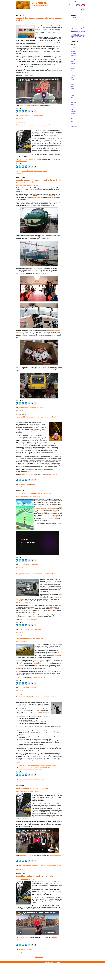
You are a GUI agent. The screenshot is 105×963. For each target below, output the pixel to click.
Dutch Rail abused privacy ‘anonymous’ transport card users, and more (38, 765)
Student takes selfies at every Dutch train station (35, 876)
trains (40, 171)
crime (24, 779)
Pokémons (35, 564)
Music (22, 791)
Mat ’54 (51, 195)
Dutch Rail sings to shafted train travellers (32, 788)
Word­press (50, 962)
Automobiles (73, 66)
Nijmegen (36, 171)
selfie (26, 949)
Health (72, 90)
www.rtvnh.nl (23, 619)
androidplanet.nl (30, 159)
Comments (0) (19, 118)
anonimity (21, 115)
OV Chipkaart (34, 115)
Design (72, 74)
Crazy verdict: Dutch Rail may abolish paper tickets (36, 697)
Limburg (33, 484)
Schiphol (31, 629)
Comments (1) (19, 952)
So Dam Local (73, 53)
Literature (72, 95)
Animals (22, 496)
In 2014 (59, 671)
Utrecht (45, 171)
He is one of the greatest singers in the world (78, 32)
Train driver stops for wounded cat (29, 639)
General (22, 23)
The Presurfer (73, 55)
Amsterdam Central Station (33, 865)
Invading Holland (74, 49)
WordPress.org (74, 126)
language (27, 484)
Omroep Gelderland (24, 105)
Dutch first (23, 127)
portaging (51, 608)
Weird (25, 791)
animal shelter (22, 687)
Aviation (22, 577)
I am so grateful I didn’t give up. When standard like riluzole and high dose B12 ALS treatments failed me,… (78, 21)
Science (72, 106)
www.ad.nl (22, 474)
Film (71, 81)
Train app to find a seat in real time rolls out (33, 125)
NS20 (35, 268)
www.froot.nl (22, 937)
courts (20, 779)
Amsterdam (22, 865)
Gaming (26, 496)
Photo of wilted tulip (30, 474)
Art (71, 65)
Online (72, 100)
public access (29, 407)
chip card (49, 865)
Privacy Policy (59, 962)
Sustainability (73, 111)
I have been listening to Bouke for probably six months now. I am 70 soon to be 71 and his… (78, 36)
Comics (72, 72)
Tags (84, 2)
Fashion (72, 79)
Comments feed (74, 124)
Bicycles (72, 70)
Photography (27, 879)
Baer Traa (40, 799)
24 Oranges (39, 2)
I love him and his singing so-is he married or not (77, 25)
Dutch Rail (27, 115)
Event (72, 77)
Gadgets (72, 84)
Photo (37, 159)
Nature (72, 99)
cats (28, 687)
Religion (72, 104)
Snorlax (56, 515)
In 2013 (18, 671)
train (17, 866)
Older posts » (39, 957)
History (72, 91)
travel (30, 949)
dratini (45, 512)
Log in (72, 121)
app (20, 171)
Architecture (73, 63)
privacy (41, 115)
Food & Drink (73, 82)
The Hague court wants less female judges (30, 769)
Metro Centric (73, 51)
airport (20, 629)
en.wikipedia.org (31, 619)
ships (36, 629)
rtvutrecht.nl (23, 159)
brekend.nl (22, 855)
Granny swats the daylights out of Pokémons (33, 493)
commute (24, 171)
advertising (22, 564)
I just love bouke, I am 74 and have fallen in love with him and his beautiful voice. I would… (77, 28)
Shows (72, 107)
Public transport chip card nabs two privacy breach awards (34, 767)
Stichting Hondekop (37, 197)
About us (71, 2)
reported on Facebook (40, 663)
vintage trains (40, 407)
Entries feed (73, 123)
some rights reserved (21, 161)
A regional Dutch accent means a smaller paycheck (36, 417)
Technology (27, 127)
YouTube (36, 105)
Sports (72, 109)
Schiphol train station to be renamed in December (35, 574)
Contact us (78, 2)
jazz (60, 865)
